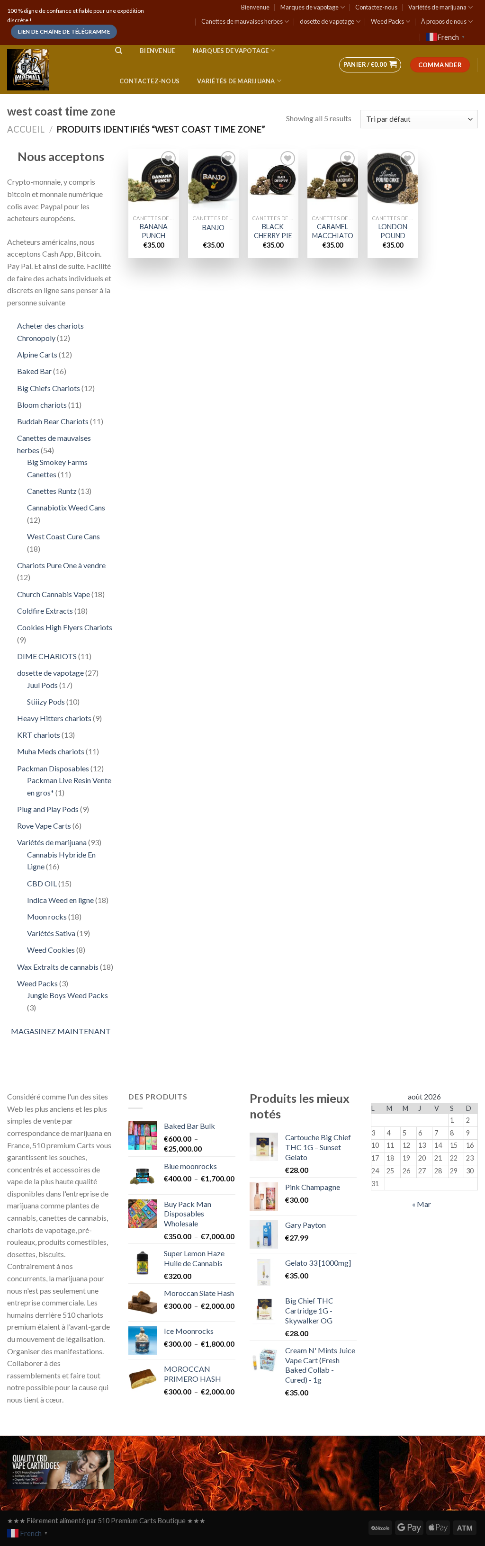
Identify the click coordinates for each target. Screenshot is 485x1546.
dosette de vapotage (327, 21)
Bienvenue (255, 7)
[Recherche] (118, 50)
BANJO (213, 227)
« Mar (421, 1203)
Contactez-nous (376, 7)
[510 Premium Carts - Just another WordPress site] (51, 69)
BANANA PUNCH (154, 231)
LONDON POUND (392, 231)
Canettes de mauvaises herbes (242, 21)
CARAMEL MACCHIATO (332, 231)
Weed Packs (387, 21)
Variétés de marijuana (437, 7)
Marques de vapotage (309, 7)
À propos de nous (444, 21)
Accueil (26, 129)
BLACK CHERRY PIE (273, 231)
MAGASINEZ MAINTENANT (61, 1031)
